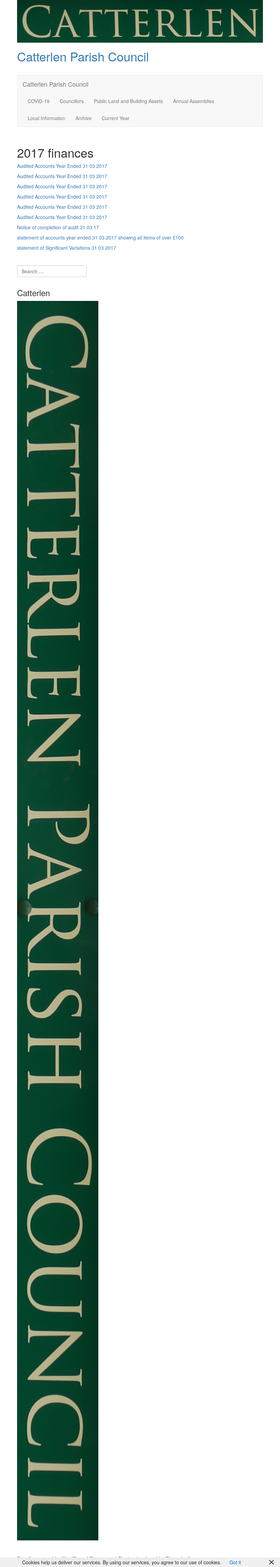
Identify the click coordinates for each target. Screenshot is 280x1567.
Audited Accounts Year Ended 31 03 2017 (62, 165)
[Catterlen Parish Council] (140, 20)
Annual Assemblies (193, 101)
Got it (235, 1562)
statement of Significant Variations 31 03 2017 (66, 247)
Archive (83, 118)
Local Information (46, 118)
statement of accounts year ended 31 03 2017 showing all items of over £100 (100, 237)
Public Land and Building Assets (128, 101)
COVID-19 (39, 101)
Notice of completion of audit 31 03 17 (58, 227)
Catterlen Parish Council (83, 56)
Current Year (115, 118)
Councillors (72, 101)
